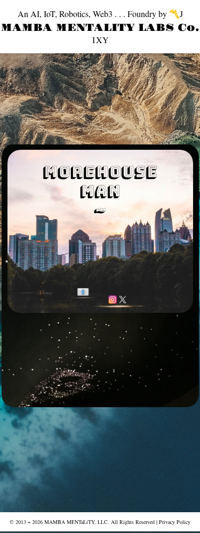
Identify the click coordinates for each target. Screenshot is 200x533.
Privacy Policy (174, 522)
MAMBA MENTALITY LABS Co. (100, 27)
